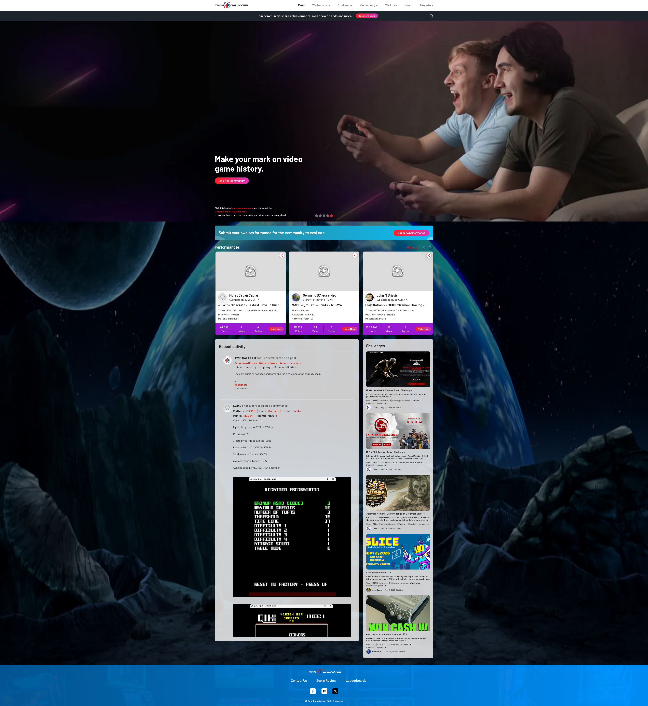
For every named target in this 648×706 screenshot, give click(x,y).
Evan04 (238, 405)
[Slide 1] (316, 216)
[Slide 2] (320, 216)
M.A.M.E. (251, 410)
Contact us (299, 680)
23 (244, 420)
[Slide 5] (331, 216)
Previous (423, 246)
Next (430, 246)
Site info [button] (425, 5)
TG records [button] (320, 5)
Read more (241, 384)
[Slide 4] (327, 216)
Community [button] (367, 5)
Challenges (345, 5)
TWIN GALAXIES (245, 358)
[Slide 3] (324, 216)
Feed (301, 5)
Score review (326, 680)
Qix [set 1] (274, 410)
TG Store (391, 5)
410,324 (248, 415)
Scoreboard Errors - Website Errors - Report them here (267, 363)
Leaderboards (356, 680)
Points (297, 410)
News (408, 5)
